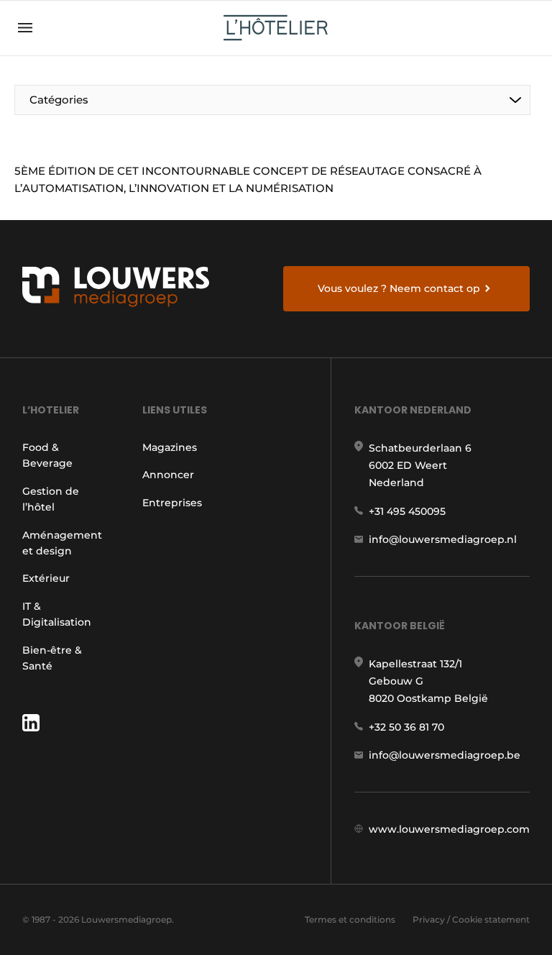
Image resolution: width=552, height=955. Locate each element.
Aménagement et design (62, 543)
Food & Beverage (47, 455)
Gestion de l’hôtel (50, 499)
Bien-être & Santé (52, 658)
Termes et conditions (350, 919)
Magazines (169, 447)
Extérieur (46, 578)
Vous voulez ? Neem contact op (399, 288)
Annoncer (168, 474)
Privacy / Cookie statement (471, 919)
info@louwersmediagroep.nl (443, 539)
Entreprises (172, 502)
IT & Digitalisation (56, 614)
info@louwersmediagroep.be (444, 755)
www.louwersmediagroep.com (449, 829)
